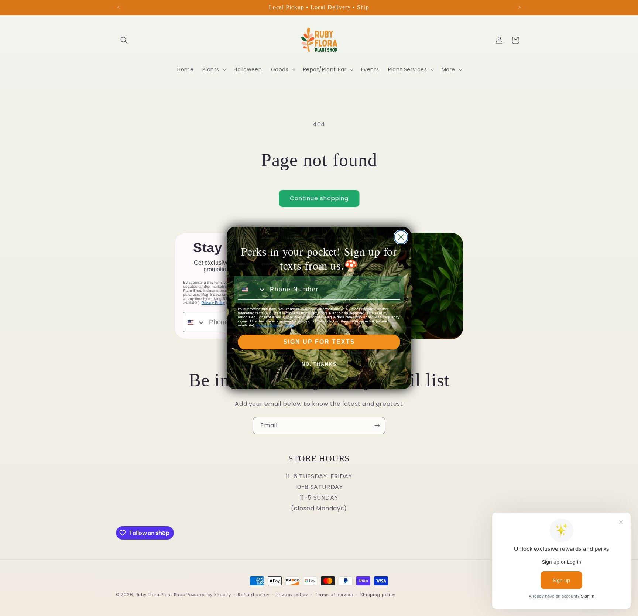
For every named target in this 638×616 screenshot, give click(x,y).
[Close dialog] (401, 237)
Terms (289, 325)
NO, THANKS (319, 364)
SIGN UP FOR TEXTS (319, 342)
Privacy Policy (267, 325)
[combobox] (252, 289)
